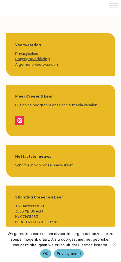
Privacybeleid (26, 53)
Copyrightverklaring (32, 59)
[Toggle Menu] (113, 5)
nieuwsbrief (63, 165)
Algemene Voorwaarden (36, 64)
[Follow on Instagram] (19, 120)
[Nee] (114, 244)
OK (45, 253)
